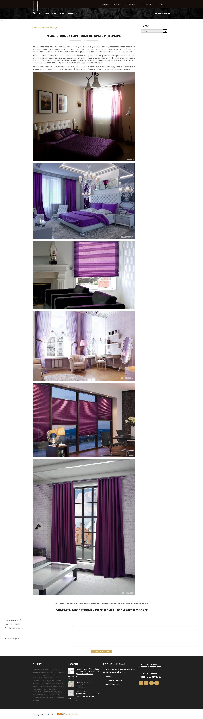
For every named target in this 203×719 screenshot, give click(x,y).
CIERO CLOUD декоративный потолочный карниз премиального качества (83, 694)
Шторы (54, 27)
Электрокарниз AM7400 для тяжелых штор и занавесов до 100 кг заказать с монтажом (83, 672)
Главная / (37, 27)
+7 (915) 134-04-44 (149, 673)
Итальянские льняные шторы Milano (85, 683)
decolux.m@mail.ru (112, 684)
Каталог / (46, 27)
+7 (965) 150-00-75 (113, 680)
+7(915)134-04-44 (162, 13)
